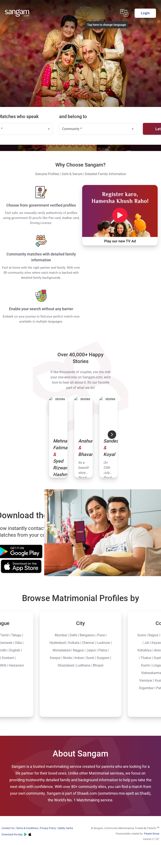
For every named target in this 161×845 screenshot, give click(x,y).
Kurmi (145, 665)
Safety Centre (65, 828)
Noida (67, 658)
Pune (101, 635)
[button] (127, 13)
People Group (151, 833)
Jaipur (91, 650)
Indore (79, 658)
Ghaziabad (66, 665)
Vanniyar (145, 680)
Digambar (146, 688)
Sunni (141, 635)
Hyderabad (57, 643)
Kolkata (73, 643)
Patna (102, 650)
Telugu (16, 635)
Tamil (4, 635)
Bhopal (98, 665)
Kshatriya (145, 650)
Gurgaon (103, 658)
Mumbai (61, 635)
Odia (18, 643)
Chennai (88, 643)
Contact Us (8, 828)
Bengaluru (87, 635)
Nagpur (78, 650)
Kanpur (55, 658)
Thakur (146, 658)
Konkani (8, 658)
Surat (90, 658)
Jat (146, 643)
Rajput (153, 635)
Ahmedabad (61, 650)
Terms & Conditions (27, 828)
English (14, 650)
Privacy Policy (48, 828)
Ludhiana (83, 665)
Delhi (73, 635)
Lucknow (103, 643)
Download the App (12, 834)
